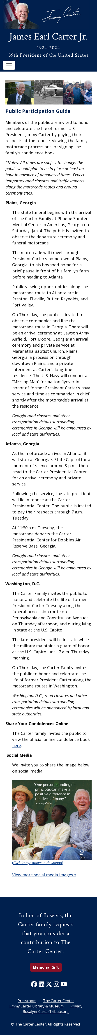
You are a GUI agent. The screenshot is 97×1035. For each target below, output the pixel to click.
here (16, 745)
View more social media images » (44, 874)
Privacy (76, 1006)
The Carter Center (58, 1000)
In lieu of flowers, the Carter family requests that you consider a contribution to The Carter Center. (45, 933)
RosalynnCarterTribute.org (46, 1011)
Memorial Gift (46, 967)
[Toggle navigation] (9, 65)
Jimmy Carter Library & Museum (36, 1006)
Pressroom (27, 1000)
